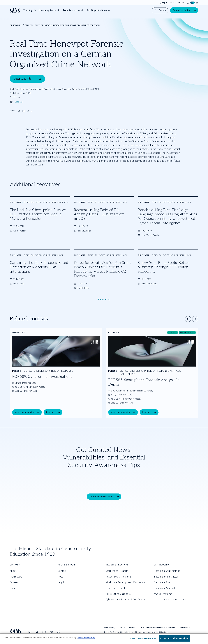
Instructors (16, 576)
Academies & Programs (118, 576)
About (13, 570)
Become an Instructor (166, 576)
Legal (61, 582)
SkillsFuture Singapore (118, 593)
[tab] (29, 10)
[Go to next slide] (195, 319)
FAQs (60, 576)
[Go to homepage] (15, 10)
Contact (62, 570)
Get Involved (161, 564)
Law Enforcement (115, 588)
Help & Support (67, 564)
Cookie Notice (184, 627)
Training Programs (117, 564)
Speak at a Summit (164, 588)
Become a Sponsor (164, 582)
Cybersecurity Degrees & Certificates (125, 599)
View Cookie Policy (86, 638)
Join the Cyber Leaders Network (171, 599)
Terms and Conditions (127, 627)
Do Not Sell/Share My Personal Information (157, 627)
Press (13, 588)
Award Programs (163, 593)
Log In (164, 3)
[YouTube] (44, 632)
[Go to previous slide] (188, 319)
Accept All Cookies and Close (174, 638)
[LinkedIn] (29, 632)
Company (15, 564)
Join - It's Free (178, 3)
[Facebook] (51, 632)
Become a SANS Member (167, 570)
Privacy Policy (109, 627)
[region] (104, 638)
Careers (14, 582)
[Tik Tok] (59, 632)
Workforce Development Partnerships (127, 582)
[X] (37, 632)
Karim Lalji (19, 102)
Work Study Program (117, 570)
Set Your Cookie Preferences (142, 638)
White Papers (15, 25)
